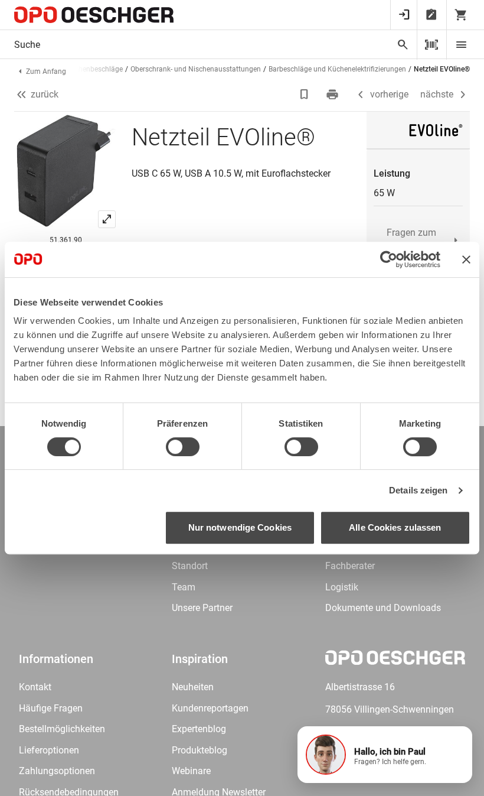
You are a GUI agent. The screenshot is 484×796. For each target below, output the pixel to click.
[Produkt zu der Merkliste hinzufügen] (305, 94)
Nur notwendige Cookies (240, 527)
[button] (384, 754)
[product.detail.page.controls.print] (333, 94)
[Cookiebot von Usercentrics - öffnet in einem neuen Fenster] (388, 259)
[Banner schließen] (466, 259)
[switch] (183, 446)
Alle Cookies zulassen (395, 527)
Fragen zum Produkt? (411, 240)
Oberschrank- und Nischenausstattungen (195, 69)
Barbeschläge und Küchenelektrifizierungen (337, 69)
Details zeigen (418, 490)
